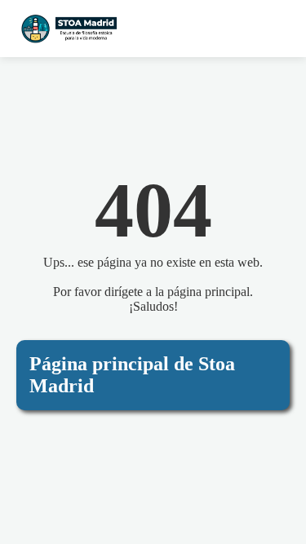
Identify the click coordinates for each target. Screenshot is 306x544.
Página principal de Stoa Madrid (132, 374)
